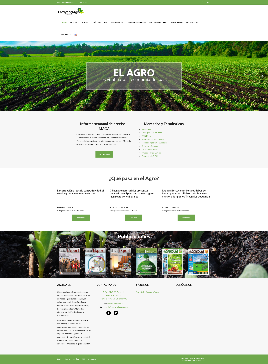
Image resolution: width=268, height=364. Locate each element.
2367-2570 (83, 2)
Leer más (81, 218)
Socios (85, 22)
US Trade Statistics (150, 149)
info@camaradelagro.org (66, 2)
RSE (105, 22)
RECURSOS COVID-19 (137, 22)
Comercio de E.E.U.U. (151, 156)
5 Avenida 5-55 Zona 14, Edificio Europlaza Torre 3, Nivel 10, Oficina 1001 (113, 295)
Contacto (66, 35)
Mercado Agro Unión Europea (154, 142)
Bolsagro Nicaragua (150, 146)
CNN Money (147, 136)
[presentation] (59, 257)
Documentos (117, 22)
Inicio (64, 22)
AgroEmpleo (177, 22)
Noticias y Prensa (157, 22)
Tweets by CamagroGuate (147, 292)
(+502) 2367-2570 (115, 303)
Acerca (73, 22)
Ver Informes (104, 154)
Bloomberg (146, 129)
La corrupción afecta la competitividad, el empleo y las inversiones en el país (80, 192)
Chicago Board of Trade (152, 132)
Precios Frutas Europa (151, 153)
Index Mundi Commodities (153, 139)
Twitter (208, 2)
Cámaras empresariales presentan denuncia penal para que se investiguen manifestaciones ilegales (132, 193)
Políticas (96, 22)
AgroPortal (192, 22)
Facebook (202, 2)
